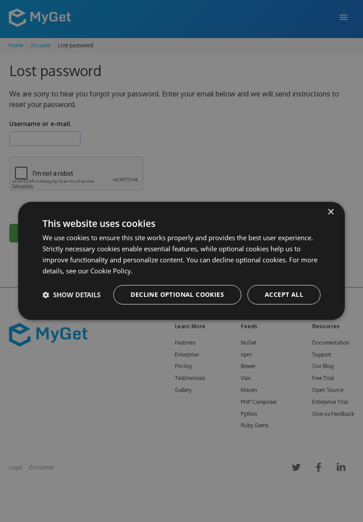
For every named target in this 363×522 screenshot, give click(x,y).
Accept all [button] (284, 295)
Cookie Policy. (111, 270)
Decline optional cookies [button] (177, 295)
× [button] (330, 212)
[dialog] (181, 261)
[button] (71, 295)
